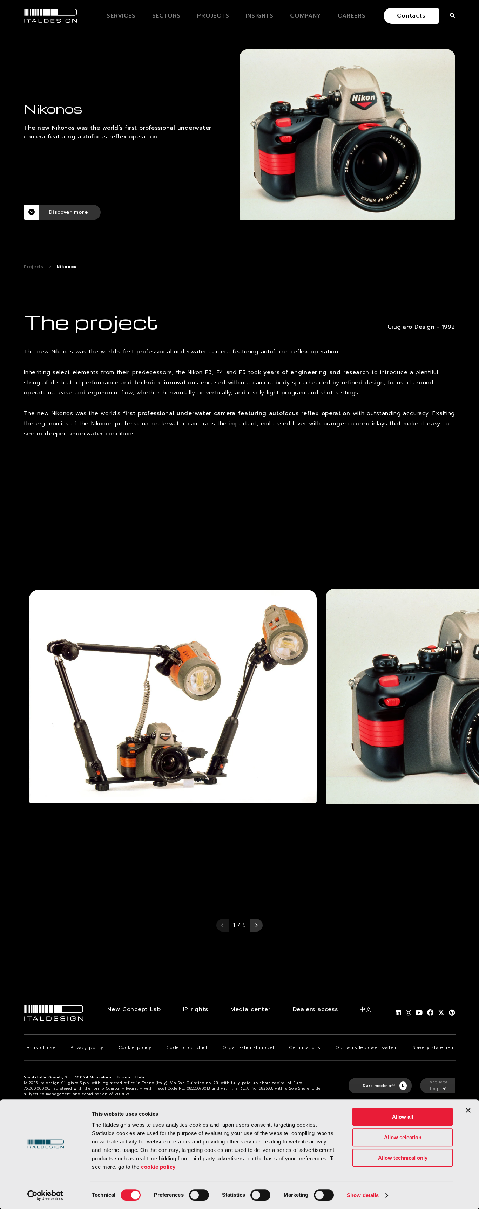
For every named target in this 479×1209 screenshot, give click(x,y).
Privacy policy (86, 1047)
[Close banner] (468, 1110)
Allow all (402, 1117)
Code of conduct (187, 1047)
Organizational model (248, 1047)
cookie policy (158, 1167)
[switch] (199, 1195)
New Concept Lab (134, 1009)
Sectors (166, 16)
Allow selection (402, 1137)
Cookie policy (135, 1047)
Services (121, 16)
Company (305, 16)
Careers (352, 16)
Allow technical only (402, 1158)
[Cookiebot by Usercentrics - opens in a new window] (45, 1195)
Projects (213, 16)
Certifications (305, 1047)
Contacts (411, 16)
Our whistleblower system (366, 1047)
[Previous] (222, 925)
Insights (260, 16)
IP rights (195, 1009)
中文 (365, 1009)
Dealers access (315, 1009)
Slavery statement (434, 1047)
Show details (363, 1195)
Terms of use (39, 1047)
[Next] (256, 925)
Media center (250, 1009)
